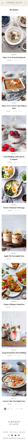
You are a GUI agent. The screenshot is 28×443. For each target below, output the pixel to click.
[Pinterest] (19, 435)
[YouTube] (15, 435)
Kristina (9, 60)
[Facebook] (8, 435)
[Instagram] (12, 435)
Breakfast (14, 54)
